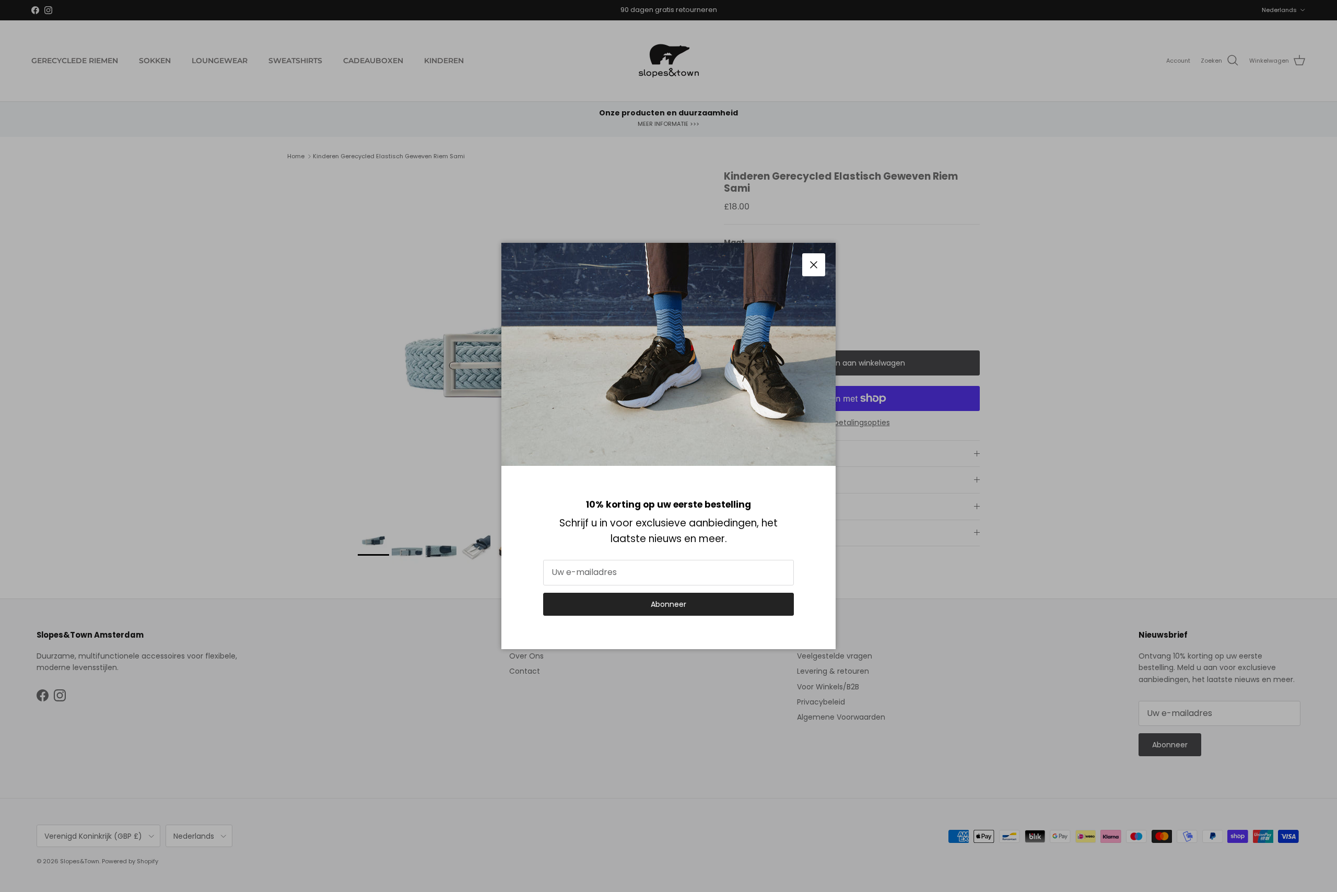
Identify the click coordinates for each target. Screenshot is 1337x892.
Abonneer (668, 604)
